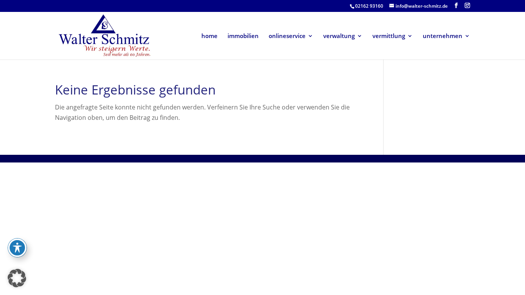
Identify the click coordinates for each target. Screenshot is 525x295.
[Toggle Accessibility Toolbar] (17, 248)
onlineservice (287, 36)
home (209, 36)
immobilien (243, 36)
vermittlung (388, 36)
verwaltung (339, 36)
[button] (17, 278)
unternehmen (442, 36)
